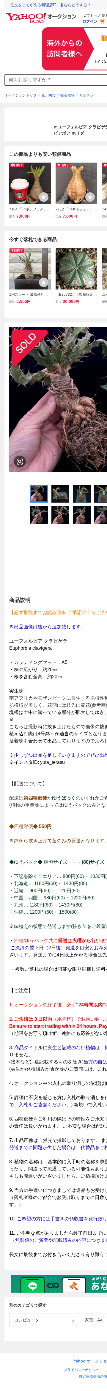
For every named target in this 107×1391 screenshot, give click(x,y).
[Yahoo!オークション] (41, 15)
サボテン (86, 95)
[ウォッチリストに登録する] (43, 197)
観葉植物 (67, 95)
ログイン (90, 21)
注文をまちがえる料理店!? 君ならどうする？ (50, 5)
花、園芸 (48, 95)
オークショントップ (20, 95)
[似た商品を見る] (20, 462)
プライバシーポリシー (81, 1370)
